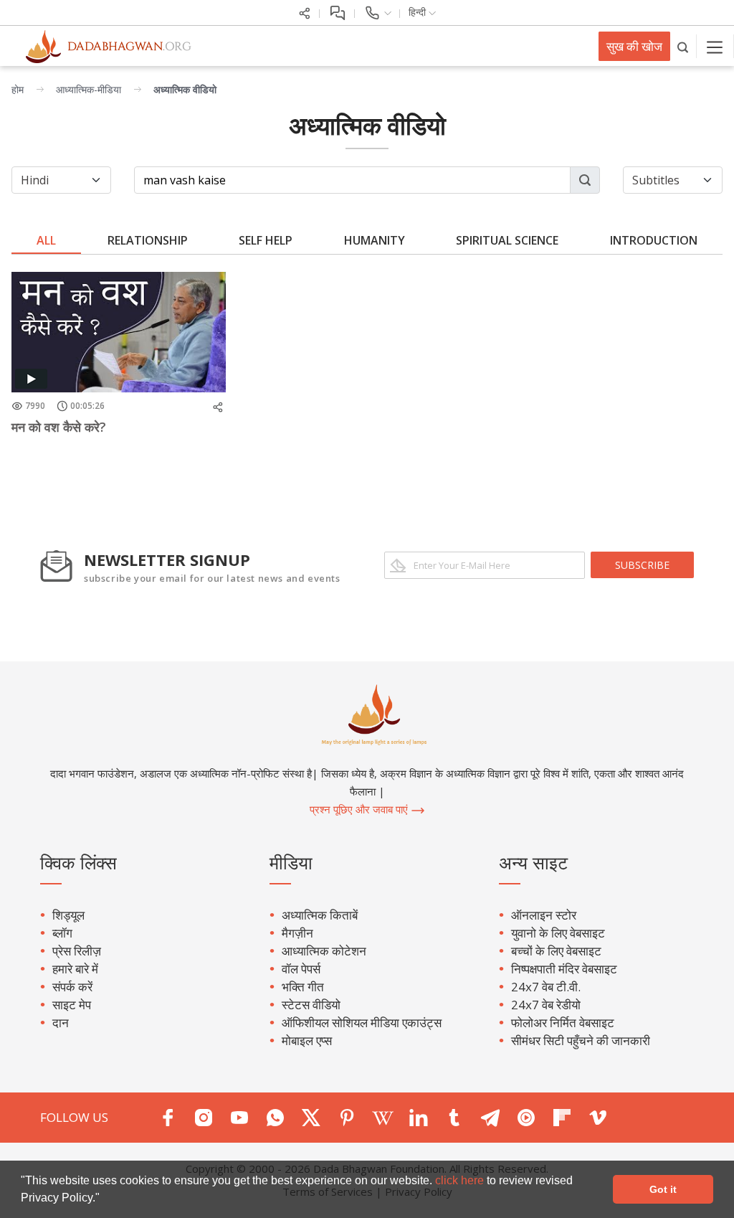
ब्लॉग (62, 933)
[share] (304, 12)
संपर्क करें (72, 986)
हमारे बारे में (75, 968)
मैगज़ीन (297, 933)
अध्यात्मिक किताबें (320, 915)
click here (461, 1180)
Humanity (374, 240)
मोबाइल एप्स (307, 1040)
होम (17, 89)
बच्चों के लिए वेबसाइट (556, 951)
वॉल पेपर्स (301, 968)
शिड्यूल (68, 915)
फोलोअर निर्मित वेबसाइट (562, 1022)
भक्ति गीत (303, 986)
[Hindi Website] (101, 45)
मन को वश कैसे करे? (58, 426)
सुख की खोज (634, 46)
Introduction (653, 240)
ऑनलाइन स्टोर (543, 915)
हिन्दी (419, 12)
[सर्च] (683, 46)
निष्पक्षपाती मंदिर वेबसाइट (564, 968)
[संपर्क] (377, 12)
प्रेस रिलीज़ (76, 951)
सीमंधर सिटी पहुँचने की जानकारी (580, 1040)
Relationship (148, 240)
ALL (46, 240)
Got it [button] (663, 1189)
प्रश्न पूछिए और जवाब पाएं (360, 809)
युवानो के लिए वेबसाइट (558, 933)
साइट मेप (71, 1004)
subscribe (642, 565)
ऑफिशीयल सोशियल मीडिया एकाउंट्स (362, 1022)
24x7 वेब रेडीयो (546, 1004)
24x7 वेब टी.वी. (546, 986)
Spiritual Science (507, 240)
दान (60, 1022)
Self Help (265, 240)
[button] (105, 1199)
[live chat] (337, 12)
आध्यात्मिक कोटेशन (324, 951)
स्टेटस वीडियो (311, 1004)
